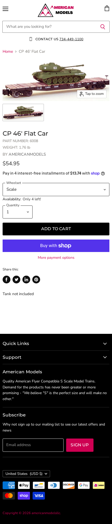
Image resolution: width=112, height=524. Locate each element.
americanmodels (27, 154)
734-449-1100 (71, 39)
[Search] (103, 27)
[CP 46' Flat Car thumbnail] (23, 112)
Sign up (80, 444)
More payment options (56, 258)
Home (8, 51)
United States (23, 473)
